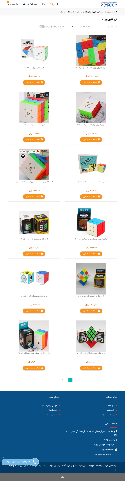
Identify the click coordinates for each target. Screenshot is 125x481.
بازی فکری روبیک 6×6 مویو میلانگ (91, 68)
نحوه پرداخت (52, 415)
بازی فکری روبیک (67, 12)
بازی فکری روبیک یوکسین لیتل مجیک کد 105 (34, 182)
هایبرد (56, 473)
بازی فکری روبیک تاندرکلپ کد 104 (91, 182)
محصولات (109, 12)
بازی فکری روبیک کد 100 (34, 68)
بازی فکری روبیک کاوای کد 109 (34, 296)
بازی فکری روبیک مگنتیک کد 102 (91, 125)
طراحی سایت (65, 473)
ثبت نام (34, 4)
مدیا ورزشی (98, 12)
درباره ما (111, 405)
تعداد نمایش (85, 26)
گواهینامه (111, 410)
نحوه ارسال (53, 410)
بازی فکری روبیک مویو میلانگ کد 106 (91, 239)
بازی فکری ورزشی (84, 12)
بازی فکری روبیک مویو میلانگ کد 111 (34, 353)
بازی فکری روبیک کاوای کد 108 (91, 296)
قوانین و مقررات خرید (49, 405)
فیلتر (62, 477)
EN (43, 4)
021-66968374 (23, 462)
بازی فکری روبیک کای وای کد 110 (91, 353)
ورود (27, 4)
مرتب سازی (112, 26)
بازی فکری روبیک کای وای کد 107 (34, 239)
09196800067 (10, 462)
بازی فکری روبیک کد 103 (34, 125)
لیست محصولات (108, 415)
